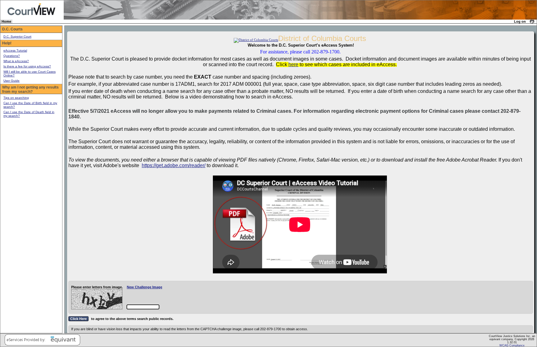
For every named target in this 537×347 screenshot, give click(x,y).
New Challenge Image (144, 287)
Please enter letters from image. (97, 287)
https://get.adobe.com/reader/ (173, 165)
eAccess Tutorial (15, 50)
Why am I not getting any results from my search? (30, 89)
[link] (532, 21)
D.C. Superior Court (17, 36)
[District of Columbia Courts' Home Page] (256, 40)
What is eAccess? (16, 61)
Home (6, 21)
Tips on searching (16, 97)
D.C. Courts (12, 29)
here (293, 64)
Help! (6, 43)
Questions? (11, 55)
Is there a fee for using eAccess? (27, 66)
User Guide (11, 80)
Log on (520, 21)
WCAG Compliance (512, 345)
